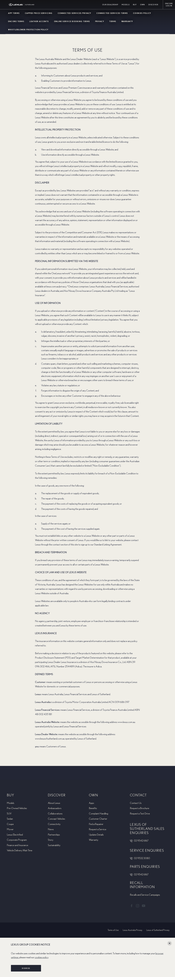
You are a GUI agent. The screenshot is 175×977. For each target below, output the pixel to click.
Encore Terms (16, 21)
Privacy (99, 21)
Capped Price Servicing (38, 13)
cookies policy (41, 957)
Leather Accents (39, 21)
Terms (112, 21)
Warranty (127, 21)
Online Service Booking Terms (72, 21)
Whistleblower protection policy (28, 30)
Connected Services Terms (112, 13)
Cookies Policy (142, 13)
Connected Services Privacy (74, 13)
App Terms (14, 13)
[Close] (169, 943)
